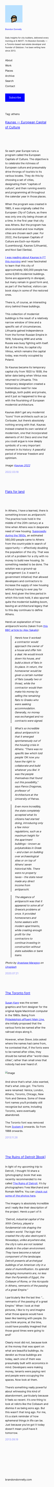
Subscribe (15, 97)
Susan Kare (12, 1002)
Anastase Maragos (28, 962)
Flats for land (15, 491)
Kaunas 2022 (22, 465)
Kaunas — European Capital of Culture (25, 124)
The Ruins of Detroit (25, 1183)
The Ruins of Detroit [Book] (25, 1157)
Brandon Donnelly (13, 29)
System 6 (17, 1126)
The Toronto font (17, 993)
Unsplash (10, 966)
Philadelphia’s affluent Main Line (24, 1019)
